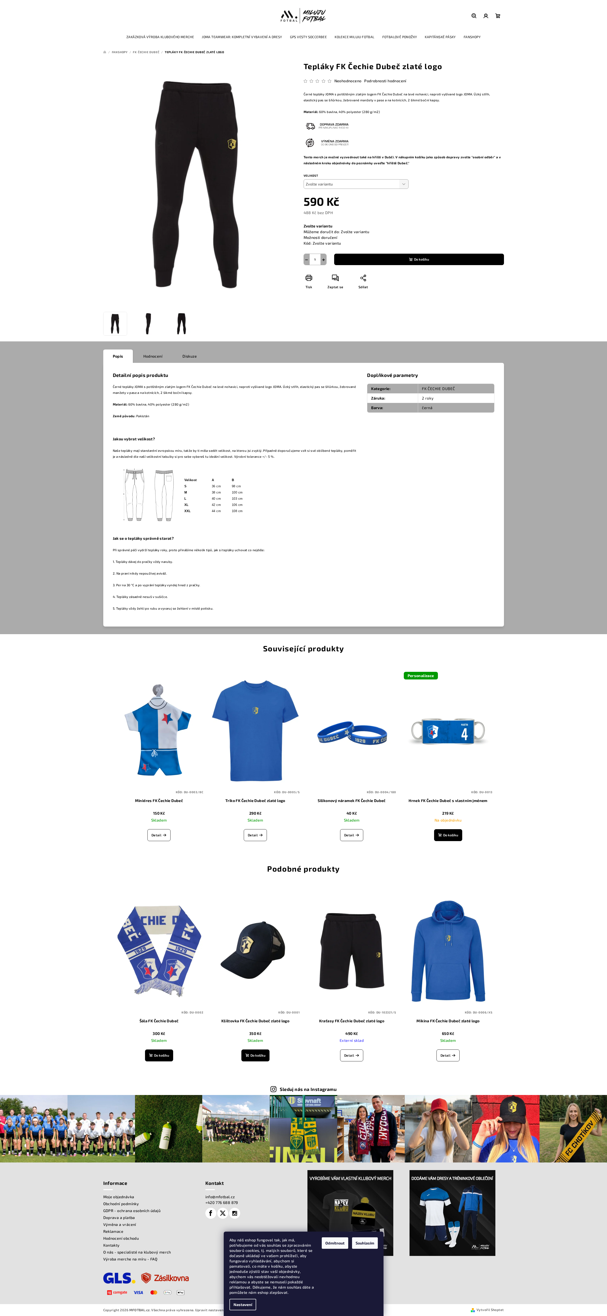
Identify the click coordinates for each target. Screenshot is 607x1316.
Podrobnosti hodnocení (385, 80)
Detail (156, 835)
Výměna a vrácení (119, 1224)
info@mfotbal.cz (220, 1196)
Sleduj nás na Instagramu (308, 1089)
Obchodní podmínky (121, 1203)
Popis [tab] (118, 356)
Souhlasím (365, 1243)
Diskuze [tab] (189, 356)
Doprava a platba (119, 1217)
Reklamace (113, 1231)
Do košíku (421, 259)
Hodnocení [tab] (153, 356)
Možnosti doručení (320, 237)
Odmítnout (335, 1243)
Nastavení (242, 1304)
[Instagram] (234, 1213)
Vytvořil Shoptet (490, 1310)
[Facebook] (210, 1213)
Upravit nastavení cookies (216, 1310)
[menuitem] (160, 36)
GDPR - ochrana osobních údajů (132, 1210)
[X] (222, 1213)
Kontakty (111, 1245)
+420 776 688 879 (221, 1202)
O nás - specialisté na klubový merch (137, 1252)
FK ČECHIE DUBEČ (438, 388)
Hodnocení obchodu (121, 1238)
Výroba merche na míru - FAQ (130, 1259)
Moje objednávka (118, 1196)
